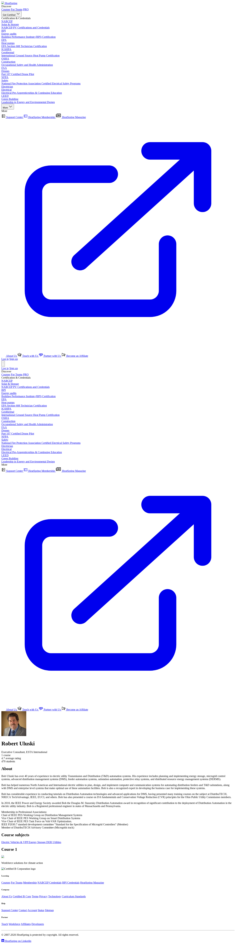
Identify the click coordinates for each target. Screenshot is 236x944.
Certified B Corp (22, 896)
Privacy (43, 896)
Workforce (14, 924)
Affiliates (26, 924)
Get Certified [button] (9, 15)
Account (32, 910)
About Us (11, 355)
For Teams (16, 9)
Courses (5, 9)
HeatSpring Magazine (92, 882)
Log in (5, 358)
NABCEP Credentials (49, 882)
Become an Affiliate (77, 355)
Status (41, 910)
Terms (35, 896)
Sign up (13, 358)
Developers (37, 924)
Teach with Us (30, 355)
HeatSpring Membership (42, 117)
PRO (26, 9)
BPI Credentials (70, 882)
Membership (30, 882)
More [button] (5, 107)
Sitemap (49, 910)
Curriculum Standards (74, 896)
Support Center (14, 117)
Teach (4, 924)
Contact (23, 910)
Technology (54, 896)
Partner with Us (52, 355)
